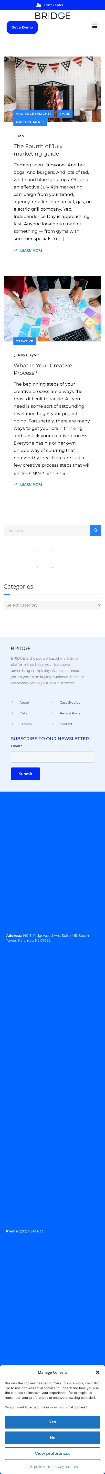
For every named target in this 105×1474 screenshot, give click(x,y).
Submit (25, 773)
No (52, 1437)
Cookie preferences (37, 1466)
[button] (97, 1372)
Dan (20, 136)
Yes (52, 1422)
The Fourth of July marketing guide (38, 150)
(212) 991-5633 (31, 1231)
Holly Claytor (27, 355)
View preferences (52, 1453)
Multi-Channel (30, 122)
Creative (24, 341)
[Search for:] (52, 530)
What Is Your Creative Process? (43, 369)
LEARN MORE (30, 250)
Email (64, 114)
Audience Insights (34, 114)
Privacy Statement (66, 1466)
